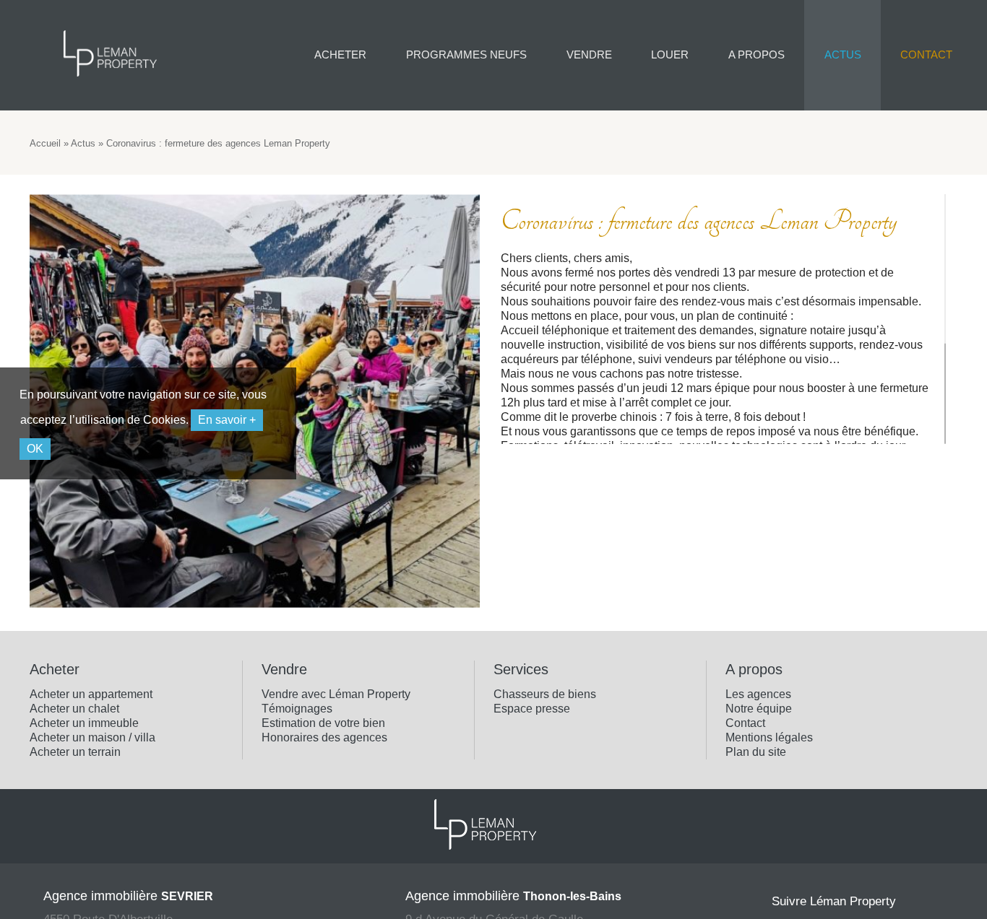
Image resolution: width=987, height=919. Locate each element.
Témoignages (297, 708)
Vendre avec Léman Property (336, 694)
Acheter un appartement (91, 694)
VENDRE (589, 54)
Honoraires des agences (324, 737)
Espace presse (532, 708)
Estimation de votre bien (323, 723)
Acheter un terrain (75, 752)
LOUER (670, 54)
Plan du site (755, 752)
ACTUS (842, 54)
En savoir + (227, 420)
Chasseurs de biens (545, 694)
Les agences (758, 694)
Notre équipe (758, 708)
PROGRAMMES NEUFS (466, 54)
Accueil (45, 143)
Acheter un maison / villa (92, 737)
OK (35, 449)
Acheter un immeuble (84, 723)
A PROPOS (756, 54)
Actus (83, 143)
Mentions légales (769, 737)
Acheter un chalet (74, 708)
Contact (745, 723)
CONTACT (926, 54)
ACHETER (340, 54)
